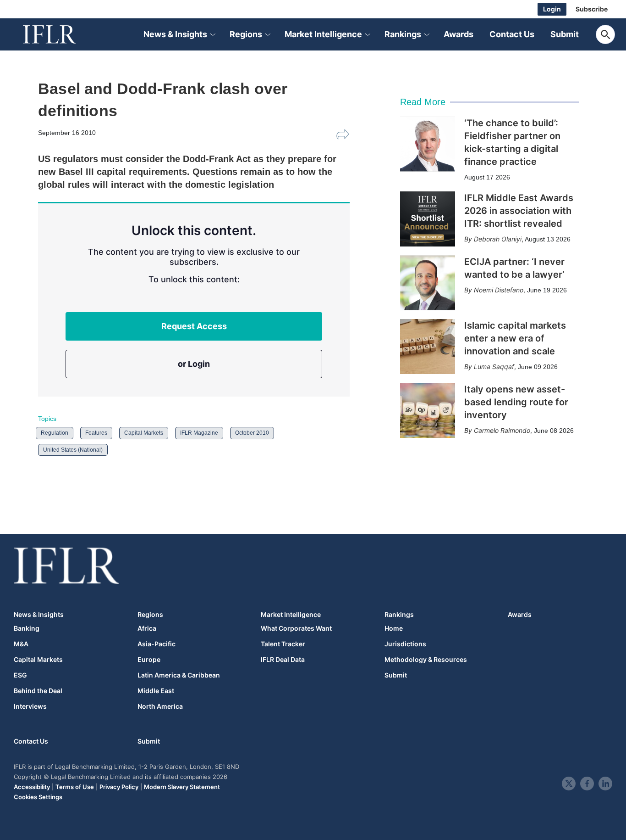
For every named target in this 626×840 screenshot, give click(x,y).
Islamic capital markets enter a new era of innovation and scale (515, 338)
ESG (20, 675)
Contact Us (511, 34)
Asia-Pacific (156, 644)
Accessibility (32, 786)
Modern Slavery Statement (182, 786)
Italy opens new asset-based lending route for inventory (516, 402)
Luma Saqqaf (494, 366)
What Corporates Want (296, 628)
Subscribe (592, 9)
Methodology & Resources (425, 659)
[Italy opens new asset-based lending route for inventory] (427, 410)
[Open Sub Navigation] (212, 35)
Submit (564, 34)
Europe (148, 659)
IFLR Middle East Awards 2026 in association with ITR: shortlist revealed (518, 210)
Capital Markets (143, 433)
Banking (26, 628)
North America (160, 706)
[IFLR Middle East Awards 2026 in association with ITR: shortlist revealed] (427, 218)
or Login (194, 364)
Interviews (30, 706)
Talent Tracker (283, 644)
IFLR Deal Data (283, 659)
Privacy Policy (118, 786)
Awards (458, 34)
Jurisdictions (405, 644)
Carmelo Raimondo (502, 430)
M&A (21, 644)
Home (393, 628)
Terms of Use (74, 786)
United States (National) (73, 450)
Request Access (194, 326)
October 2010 (252, 433)
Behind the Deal (38, 691)
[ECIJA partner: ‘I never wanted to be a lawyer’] (427, 282)
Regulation (54, 433)
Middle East (155, 691)
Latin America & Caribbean (178, 675)
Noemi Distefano (498, 290)
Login (552, 9)
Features (96, 433)
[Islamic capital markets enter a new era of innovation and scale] (427, 346)
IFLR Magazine (199, 433)
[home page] (59, 34)
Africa (146, 628)
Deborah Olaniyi (498, 239)
